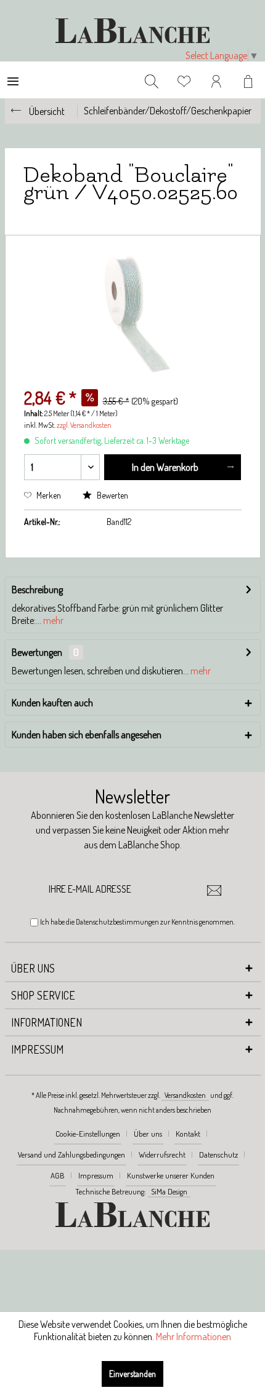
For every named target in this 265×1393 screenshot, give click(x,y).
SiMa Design (169, 1191)
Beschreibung (37, 589)
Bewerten (111, 495)
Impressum (95, 1175)
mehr (52, 620)
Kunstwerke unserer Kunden (170, 1175)
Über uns (148, 1133)
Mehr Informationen (193, 1336)
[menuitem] (13, 79)
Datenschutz (218, 1154)
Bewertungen (37, 652)
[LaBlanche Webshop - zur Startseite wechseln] (132, 30)
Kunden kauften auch (52, 702)
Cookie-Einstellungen (87, 1133)
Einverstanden (132, 1373)
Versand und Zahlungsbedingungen (71, 1154)
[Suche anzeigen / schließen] (151, 79)
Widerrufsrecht (162, 1154)
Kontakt (188, 1133)
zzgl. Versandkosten (84, 425)
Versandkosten (185, 1095)
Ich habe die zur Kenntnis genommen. (137, 921)
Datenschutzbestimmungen (117, 921)
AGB (58, 1175)
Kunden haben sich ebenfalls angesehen (86, 734)
